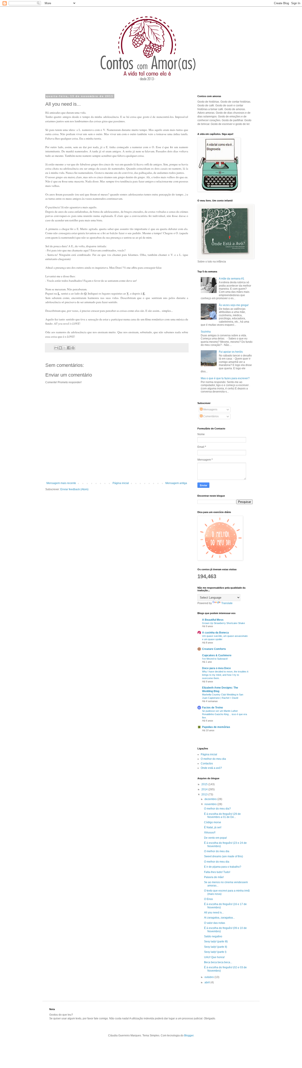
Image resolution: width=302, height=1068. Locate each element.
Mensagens (210, 409)
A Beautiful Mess (213, 619)
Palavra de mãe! (214, 877)
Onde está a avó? (211, 767)
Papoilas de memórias (216, 727)
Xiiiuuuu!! (209, 832)
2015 (204, 784)
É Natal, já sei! (212, 827)
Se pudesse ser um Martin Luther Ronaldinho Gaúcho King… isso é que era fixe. (224, 714)
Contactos (207, 763)
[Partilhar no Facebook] (69, 348)
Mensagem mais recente (61, 483)
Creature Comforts (214, 649)
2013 (204, 794)
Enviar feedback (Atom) (74, 489)
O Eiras (208, 899)
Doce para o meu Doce (216, 668)
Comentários (211, 416)
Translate (227, 603)
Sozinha (206, 331)
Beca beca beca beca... (218, 962)
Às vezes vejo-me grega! (233, 305)
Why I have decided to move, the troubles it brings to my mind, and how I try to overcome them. (225, 674)
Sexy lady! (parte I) (215, 951)
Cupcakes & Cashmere (216, 655)
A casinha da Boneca (215, 632)
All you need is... (214, 912)
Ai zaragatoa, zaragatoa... (219, 917)
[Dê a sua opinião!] (60, 348)
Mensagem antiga (176, 483)
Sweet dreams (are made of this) (223, 856)
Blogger (188, 1035)
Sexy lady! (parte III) (216, 941)
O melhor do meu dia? (217, 808)
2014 (204, 789)
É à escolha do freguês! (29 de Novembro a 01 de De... (222, 815)
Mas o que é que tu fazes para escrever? (225, 378)
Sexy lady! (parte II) (215, 946)
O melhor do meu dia (213, 758)
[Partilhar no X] (64, 348)
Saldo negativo (213, 936)
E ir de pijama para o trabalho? (222, 866)
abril (207, 982)
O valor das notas (214, 922)
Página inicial (121, 483)
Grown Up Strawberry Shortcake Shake (223, 623)
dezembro (211, 799)
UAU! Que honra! (214, 957)
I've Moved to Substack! (215, 658)
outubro (209, 977)
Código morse (212, 822)
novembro (211, 804)
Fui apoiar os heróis (231, 351)
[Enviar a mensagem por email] (56, 348)
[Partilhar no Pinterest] (73, 348)
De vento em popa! (215, 837)
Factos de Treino (212, 707)
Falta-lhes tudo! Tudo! (217, 872)
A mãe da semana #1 (231, 278)
